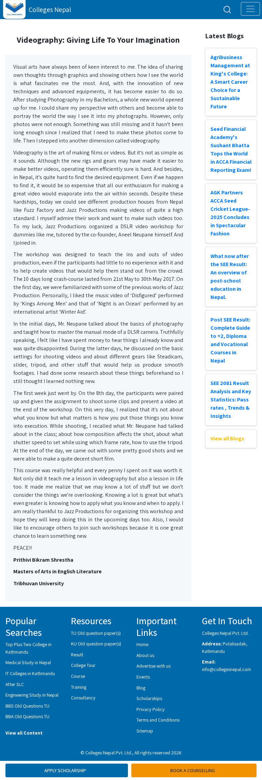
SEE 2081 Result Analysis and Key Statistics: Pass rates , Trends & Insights (230, 400)
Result (77, 654)
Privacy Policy (150, 709)
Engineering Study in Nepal (31, 695)
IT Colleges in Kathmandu (30, 673)
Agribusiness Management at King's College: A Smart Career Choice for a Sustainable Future (230, 82)
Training (78, 687)
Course (78, 676)
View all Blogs (227, 438)
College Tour (83, 665)
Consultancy (83, 697)
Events (143, 676)
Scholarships (149, 698)
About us (145, 655)
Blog (140, 687)
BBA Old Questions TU (27, 716)
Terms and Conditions (157, 719)
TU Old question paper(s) (96, 633)
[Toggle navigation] (250, 9)
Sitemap (144, 730)
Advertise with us (153, 665)
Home (142, 644)
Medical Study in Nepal (28, 662)
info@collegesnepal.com (226, 669)
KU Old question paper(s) (96, 643)
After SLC (14, 684)
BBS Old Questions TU (27, 705)
